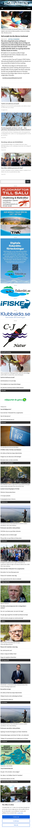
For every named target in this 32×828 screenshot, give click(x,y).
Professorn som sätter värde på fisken (10, 528)
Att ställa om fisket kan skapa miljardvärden (11, 453)
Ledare (3, 621)
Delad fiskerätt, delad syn (7, 699)
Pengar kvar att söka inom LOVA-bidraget (11, 456)
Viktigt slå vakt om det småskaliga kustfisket (11, 696)
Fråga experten (5, 582)
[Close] (30, 804)
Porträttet (4, 702)
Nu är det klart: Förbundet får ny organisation (12, 412)
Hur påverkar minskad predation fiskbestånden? (12, 387)
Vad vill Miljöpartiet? (6, 409)
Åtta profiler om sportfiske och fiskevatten (11, 538)
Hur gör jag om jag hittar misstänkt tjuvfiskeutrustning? (14, 614)
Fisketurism (4, 502)
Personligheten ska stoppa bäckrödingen (11, 384)
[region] (16, 815)
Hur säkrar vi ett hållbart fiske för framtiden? (12, 775)
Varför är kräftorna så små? (8, 377)
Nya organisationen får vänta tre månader (11, 579)
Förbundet (4, 541)
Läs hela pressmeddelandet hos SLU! (12, 78)
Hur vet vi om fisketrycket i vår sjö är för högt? (12, 611)
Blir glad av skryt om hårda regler (9, 534)
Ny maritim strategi (6, 689)
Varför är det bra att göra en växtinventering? (12, 618)
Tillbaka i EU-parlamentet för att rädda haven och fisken (14, 738)
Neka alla (16, 825)
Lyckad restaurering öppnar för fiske (10, 488)
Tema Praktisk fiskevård (7, 768)
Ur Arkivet (4, 741)
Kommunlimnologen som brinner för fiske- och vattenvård (15, 735)
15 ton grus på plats (5, 495)
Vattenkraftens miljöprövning (9, 781)
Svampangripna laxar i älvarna (8, 499)
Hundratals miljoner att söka (8, 778)
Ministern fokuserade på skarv (8, 492)
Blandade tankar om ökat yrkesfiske (9, 460)
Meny (28, 8)
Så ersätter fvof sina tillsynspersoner (10, 572)
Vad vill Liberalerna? (5, 416)
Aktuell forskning (14, 39)
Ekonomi (3, 422)
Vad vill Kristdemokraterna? (7, 419)
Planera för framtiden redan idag (9, 575)
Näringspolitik (5, 660)
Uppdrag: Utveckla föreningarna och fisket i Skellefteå (14, 731)
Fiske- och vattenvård (7, 463)
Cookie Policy (20, 812)
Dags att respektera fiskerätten (8, 657)
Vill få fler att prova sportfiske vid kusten (11, 531)
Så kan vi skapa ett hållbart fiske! (9, 653)
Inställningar (16, 821)
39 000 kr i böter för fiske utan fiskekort (11, 449)
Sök (28, 181)
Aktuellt (3, 390)
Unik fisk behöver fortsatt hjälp (8, 380)
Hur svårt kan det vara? (6, 650)
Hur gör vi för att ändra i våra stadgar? (10, 771)
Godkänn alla (16, 817)
